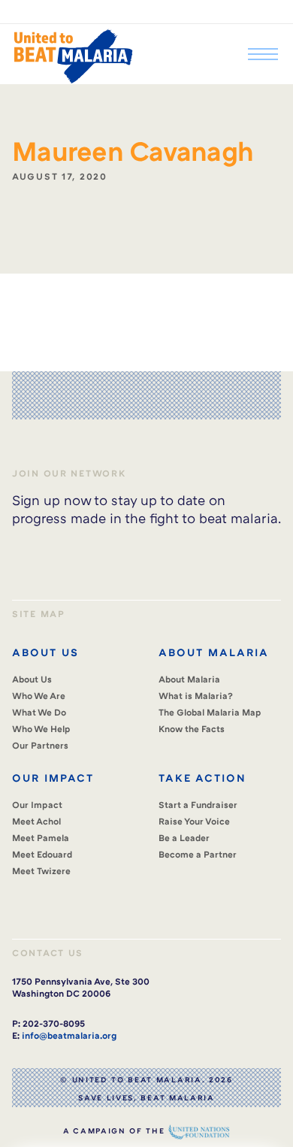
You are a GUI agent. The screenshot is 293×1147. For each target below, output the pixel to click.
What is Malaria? (196, 695)
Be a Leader (184, 837)
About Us (32, 679)
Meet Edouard (42, 854)
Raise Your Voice (194, 821)
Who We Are (38, 695)
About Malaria (189, 679)
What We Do (39, 712)
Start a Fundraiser (198, 804)
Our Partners (40, 745)
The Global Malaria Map (210, 712)
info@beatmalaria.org (69, 1035)
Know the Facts (192, 728)
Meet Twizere (41, 870)
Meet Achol (36, 821)
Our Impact (37, 804)
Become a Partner (198, 854)
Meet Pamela (40, 837)
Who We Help (41, 728)
